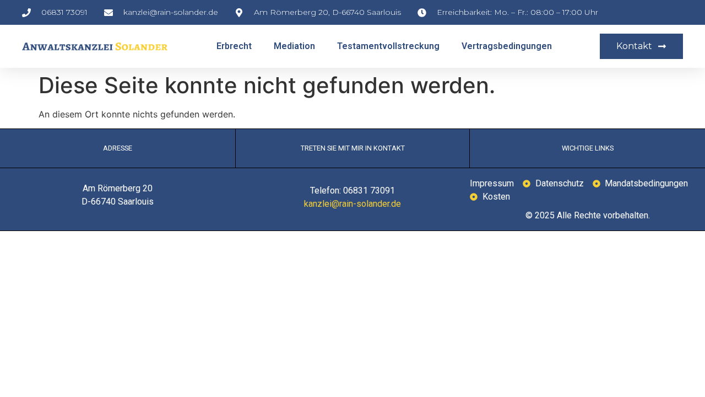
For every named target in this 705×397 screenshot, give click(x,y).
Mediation (294, 46)
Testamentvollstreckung (388, 46)
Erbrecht (234, 46)
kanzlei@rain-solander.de (352, 203)
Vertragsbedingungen (507, 46)
